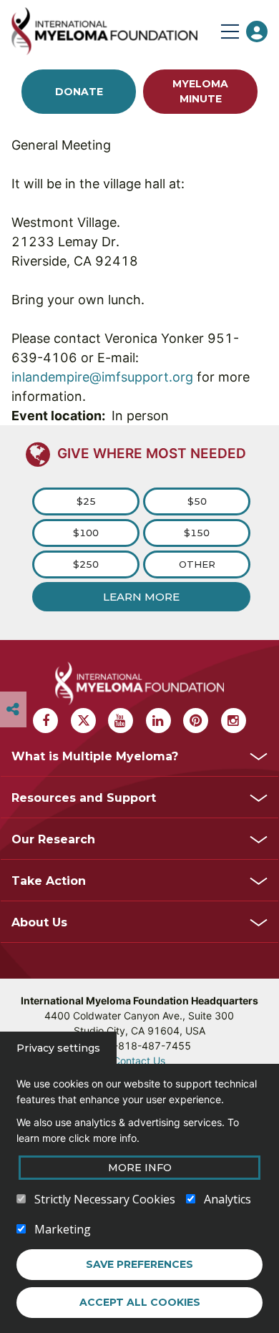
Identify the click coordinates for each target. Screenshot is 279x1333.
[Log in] (257, 31)
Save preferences (139, 1264)
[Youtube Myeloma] (120, 720)
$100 (86, 532)
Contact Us (139, 1061)
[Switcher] (12, 709)
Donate (79, 91)
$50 (197, 501)
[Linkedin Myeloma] (158, 720)
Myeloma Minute (200, 91)
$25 (86, 501)
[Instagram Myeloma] (233, 720)
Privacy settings (58, 1048)
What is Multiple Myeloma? (94, 756)
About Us (39, 922)
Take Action (48, 881)
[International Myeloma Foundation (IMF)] (113, 31)
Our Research (53, 839)
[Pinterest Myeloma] (195, 720)
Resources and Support (83, 798)
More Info (140, 1167)
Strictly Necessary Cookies (104, 1199)
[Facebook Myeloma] (45, 720)
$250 (86, 564)
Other (197, 564)
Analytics (227, 1199)
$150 (197, 532)
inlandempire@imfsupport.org (102, 376)
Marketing (62, 1229)
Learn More (141, 597)
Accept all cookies (139, 1302)
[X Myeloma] (83, 720)
